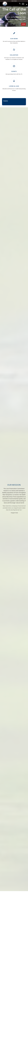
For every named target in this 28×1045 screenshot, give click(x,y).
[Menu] (22, 4)
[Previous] (3, 17)
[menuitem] (19, 4)
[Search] (19, 4)
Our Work (14, 38)
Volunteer (14, 55)
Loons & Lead (14, 86)
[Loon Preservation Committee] (11, 4)
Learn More (22, 23)
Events (14, 71)
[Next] (25, 17)
